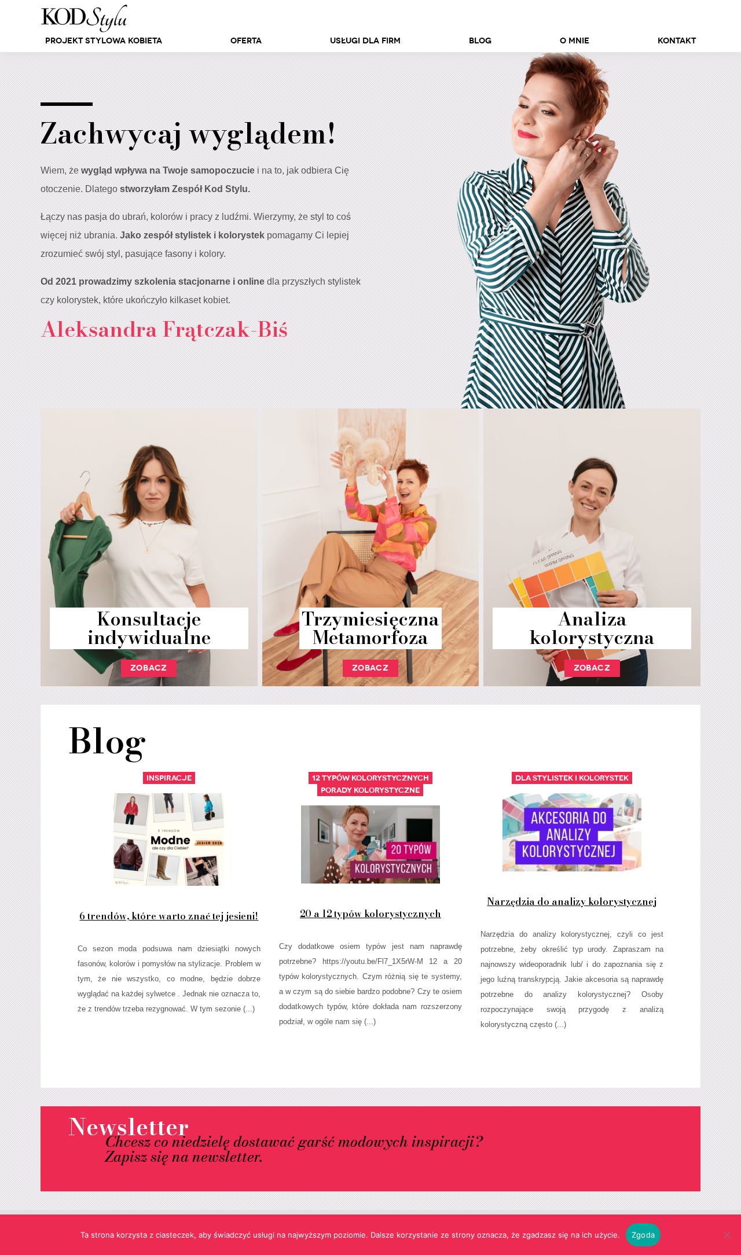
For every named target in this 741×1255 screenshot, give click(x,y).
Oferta (246, 41)
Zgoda (643, 1234)
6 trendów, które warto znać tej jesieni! (168, 916)
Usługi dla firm (365, 41)
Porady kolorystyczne (370, 790)
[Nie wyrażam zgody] (726, 1235)
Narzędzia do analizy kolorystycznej (571, 901)
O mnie (574, 41)
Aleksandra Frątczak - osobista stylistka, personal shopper (84, 18)
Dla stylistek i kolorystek (572, 778)
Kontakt (677, 41)
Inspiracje (169, 778)
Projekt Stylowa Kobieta (103, 41)
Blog (480, 41)
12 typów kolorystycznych (370, 778)
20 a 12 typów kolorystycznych (370, 914)
